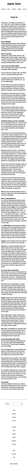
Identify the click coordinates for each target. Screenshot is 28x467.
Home (14, 410)
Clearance (14, 441)
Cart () (25, 9)
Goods (14, 430)
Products (4, 9)
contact (3, 38)
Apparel (14, 434)
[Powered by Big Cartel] (14, 464)
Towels (14, 437)
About (8, 9)
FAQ (14, 457)
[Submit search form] (21, 404)
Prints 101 (14, 9)
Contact (19, 9)
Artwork (14, 427)
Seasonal (14, 444)
